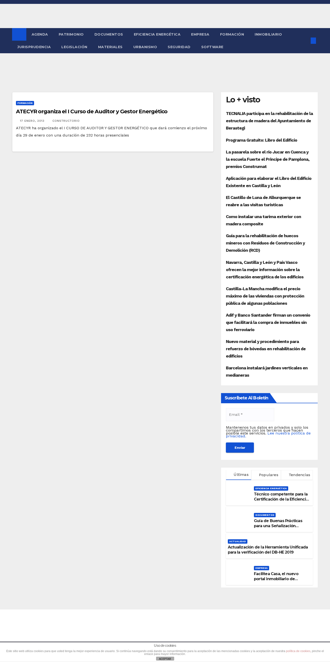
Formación (232, 34)
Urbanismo (145, 47)
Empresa (200, 34)
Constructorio (66, 120)
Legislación (74, 47)
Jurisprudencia (34, 47)
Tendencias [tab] (298, 474)
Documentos (108, 34)
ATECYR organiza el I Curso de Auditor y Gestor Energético (91, 111)
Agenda (40, 34)
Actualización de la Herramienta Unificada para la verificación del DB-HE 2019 (268, 550)
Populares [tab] (268, 474)
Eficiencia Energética (157, 34)
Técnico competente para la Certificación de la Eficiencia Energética (281, 499)
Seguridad (179, 47)
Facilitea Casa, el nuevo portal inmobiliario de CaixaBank (276, 578)
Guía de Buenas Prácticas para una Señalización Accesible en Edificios (278, 525)
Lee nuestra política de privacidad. (268, 434)
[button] (305, 40)
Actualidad (237, 541)
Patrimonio (71, 34)
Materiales (110, 47)
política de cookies (298, 651)
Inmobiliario (268, 34)
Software (212, 47)
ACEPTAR (165, 658)
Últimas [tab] (240, 474)
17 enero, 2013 (33, 120)
